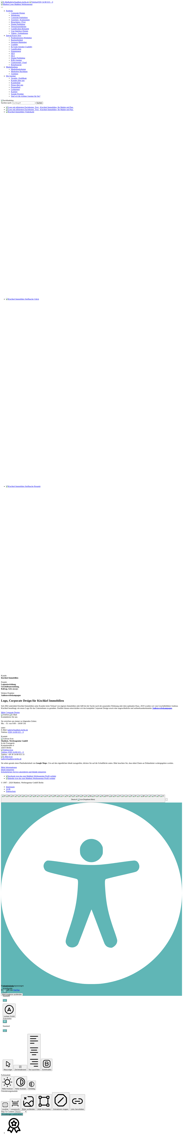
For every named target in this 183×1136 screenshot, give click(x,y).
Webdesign (15, 15)
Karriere (14, 92)
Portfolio (9, 11)
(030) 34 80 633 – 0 (16, 732)
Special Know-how (13, 35)
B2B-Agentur (16, 60)
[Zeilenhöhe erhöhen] (5, 1021)
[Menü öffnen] (2, 7)
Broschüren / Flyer (18, 22)
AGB (8, 789)
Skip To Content (7, 1112)
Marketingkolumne (18, 69)
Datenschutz (11, 791)
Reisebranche (16, 65)
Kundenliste (15, 83)
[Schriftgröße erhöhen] (5, 991)
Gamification (16, 49)
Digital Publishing (18, 24)
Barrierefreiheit (17, 40)
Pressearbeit (15, 87)
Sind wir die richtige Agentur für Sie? (25, 96)
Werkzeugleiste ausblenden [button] (12, 994)
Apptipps (14, 74)
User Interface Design (19, 31)
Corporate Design (18, 13)
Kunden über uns (18, 80)
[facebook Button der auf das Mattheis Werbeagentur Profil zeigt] (31, 776)
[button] (167, 799)
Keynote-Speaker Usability (21, 47)
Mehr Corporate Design (10, 712)
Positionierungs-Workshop (21, 38)
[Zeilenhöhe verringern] (5, 1030)
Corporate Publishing (19, 17)
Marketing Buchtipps (19, 71)
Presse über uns (17, 85)
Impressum (10, 787)
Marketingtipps (12, 67)
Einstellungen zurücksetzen (12, 1114)
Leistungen (15, 89)
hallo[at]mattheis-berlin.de (17, 730)
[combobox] (83, 799)
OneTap (16, 990)
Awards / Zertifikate (19, 78)
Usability (14, 44)
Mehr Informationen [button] (9, 767)
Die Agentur (11, 76)
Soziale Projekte (17, 94)
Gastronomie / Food (19, 62)
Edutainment (16, 51)
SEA (13, 56)
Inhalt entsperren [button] (7, 770)
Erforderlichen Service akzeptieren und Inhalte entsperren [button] (23, 772)
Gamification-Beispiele (20, 29)
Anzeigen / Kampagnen (20, 20)
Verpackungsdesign (18, 26)
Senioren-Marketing (19, 42)
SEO (13, 53)
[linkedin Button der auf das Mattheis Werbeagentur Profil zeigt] (30, 778)
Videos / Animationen (19, 33)
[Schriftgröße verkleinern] (5, 1000)
